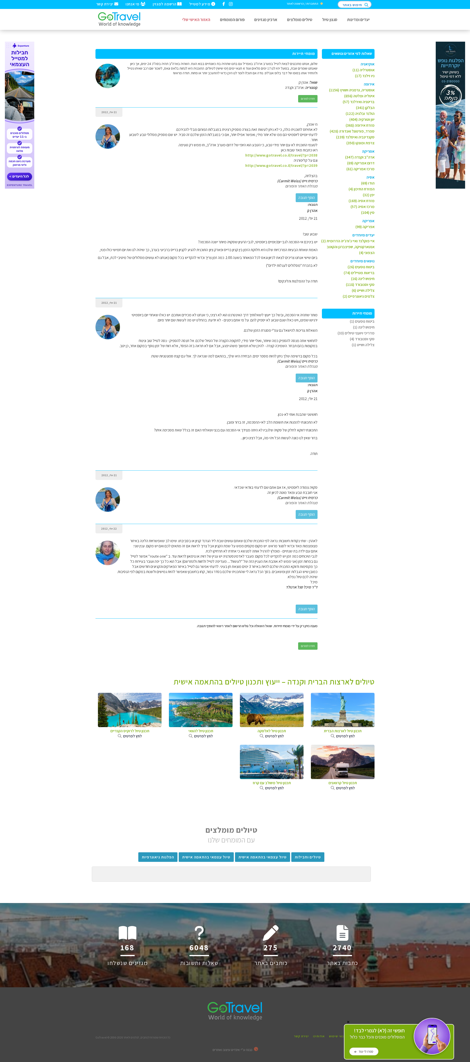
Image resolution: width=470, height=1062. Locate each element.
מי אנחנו (133, 3)
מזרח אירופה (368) (360, 125)
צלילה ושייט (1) (363, 344)
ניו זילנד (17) (365, 75)
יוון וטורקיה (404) (362, 119)
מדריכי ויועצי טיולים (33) (356, 333)
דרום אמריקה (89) (361, 163)
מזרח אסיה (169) (362, 200)
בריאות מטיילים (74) (359, 272)
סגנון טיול (329, 19)
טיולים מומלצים (299, 19)
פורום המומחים (232, 19)
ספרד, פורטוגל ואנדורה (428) (352, 131)
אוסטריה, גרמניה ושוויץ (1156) (352, 90)
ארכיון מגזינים (265, 19)
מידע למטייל (200, 3)
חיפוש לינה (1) (364, 327)
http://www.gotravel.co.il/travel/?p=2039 (281, 165)
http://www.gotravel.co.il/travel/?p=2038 (281, 155)
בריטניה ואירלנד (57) (359, 101)
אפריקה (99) (365, 226)
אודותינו (319, 1036)
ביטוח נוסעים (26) (361, 266)
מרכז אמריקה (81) (360, 168)
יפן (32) (369, 194)
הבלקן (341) (365, 107)
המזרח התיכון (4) (362, 189)
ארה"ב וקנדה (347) (360, 157)
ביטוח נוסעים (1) (362, 321)
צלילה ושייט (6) (363, 290)
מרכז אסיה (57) (363, 206)
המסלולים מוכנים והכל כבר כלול (377, 1034)
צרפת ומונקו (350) (360, 143)
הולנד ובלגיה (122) (360, 113)
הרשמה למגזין (165, 3)
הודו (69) (368, 183)
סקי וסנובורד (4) (362, 339)
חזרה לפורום (308, 98)
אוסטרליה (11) (363, 70)
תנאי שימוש (337, 1036)
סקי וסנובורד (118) (360, 284)
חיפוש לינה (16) (363, 278)
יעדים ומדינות (358, 19)
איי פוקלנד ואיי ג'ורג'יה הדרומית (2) (348, 241)
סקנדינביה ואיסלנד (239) (355, 137)
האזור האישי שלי (196, 19)
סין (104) (368, 212)
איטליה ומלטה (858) (359, 95)
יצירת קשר (105, 3)
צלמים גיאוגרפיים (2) (359, 296)
